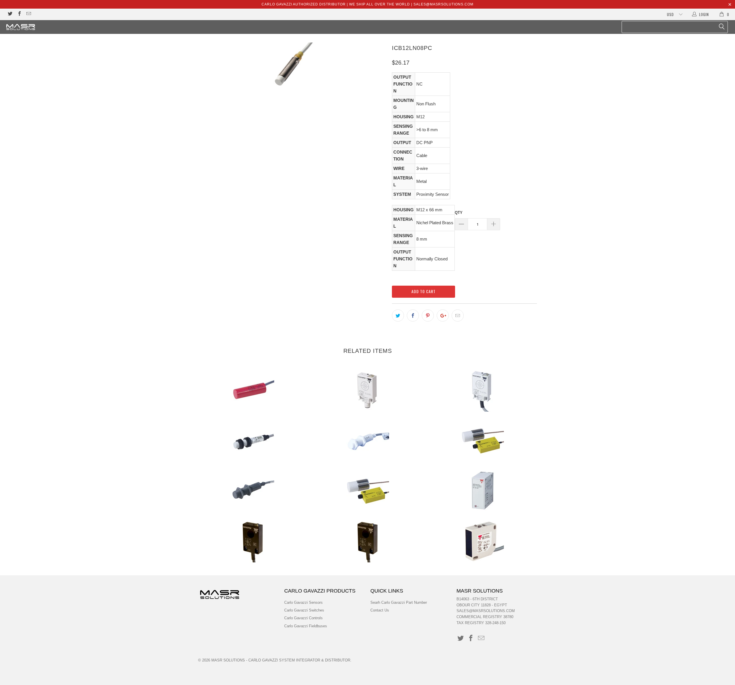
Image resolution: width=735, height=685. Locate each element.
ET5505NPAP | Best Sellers (367, 540)
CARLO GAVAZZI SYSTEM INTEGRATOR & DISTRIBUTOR (299, 660)
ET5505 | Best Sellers (252, 540)
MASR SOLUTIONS (228, 660)
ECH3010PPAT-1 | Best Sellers (367, 490)
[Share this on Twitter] (398, 315)
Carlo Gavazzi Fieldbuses (305, 626)
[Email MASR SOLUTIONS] (28, 14)
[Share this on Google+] (443, 315)
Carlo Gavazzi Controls (303, 618)
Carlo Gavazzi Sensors (303, 602)
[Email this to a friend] (458, 315)
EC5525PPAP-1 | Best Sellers (367, 390)
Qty (459, 212)
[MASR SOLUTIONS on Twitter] (9, 14)
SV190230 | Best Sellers (482, 490)
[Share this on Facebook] (413, 315)
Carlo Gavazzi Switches (304, 610)
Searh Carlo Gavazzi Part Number (398, 602)
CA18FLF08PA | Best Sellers (367, 440)
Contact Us (379, 610)
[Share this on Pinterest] (428, 315)
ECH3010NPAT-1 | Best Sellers (482, 440)
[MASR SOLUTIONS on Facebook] (19, 14)
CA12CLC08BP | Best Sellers (252, 440)
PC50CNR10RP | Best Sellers (482, 540)
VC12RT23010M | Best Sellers (252, 390)
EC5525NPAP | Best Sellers (482, 390)
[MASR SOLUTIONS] (62, 27)
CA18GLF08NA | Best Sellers (252, 490)
